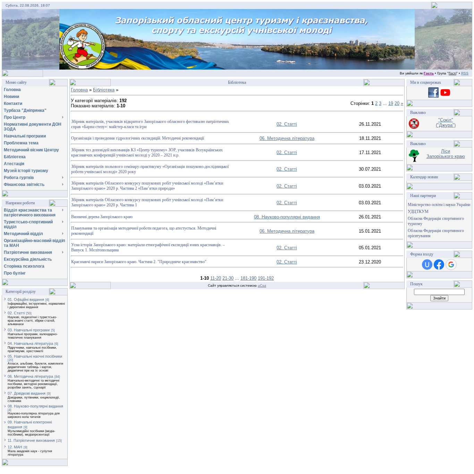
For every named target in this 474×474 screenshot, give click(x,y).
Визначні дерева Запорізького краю (102, 216)
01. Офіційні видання (26, 299)
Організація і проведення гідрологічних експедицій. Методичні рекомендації (137, 138)
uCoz (262, 285)
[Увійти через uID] (427, 264)
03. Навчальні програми (29, 330)
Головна (79, 89)
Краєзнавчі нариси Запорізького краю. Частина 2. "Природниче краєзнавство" (138, 261)
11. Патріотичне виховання (31, 440)
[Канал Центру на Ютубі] (445, 96)
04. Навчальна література (30, 343)
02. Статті (16, 313)
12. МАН (15, 447)
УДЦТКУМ (418, 211)
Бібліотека (104, 89)
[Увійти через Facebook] (439, 264)
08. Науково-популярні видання (35, 406)
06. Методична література (30, 376)
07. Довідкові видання (26, 393)
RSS (464, 73)
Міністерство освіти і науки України (439, 204)
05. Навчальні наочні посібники (35, 356)
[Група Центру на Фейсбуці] (433, 96)
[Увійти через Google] (451, 264)
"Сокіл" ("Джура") (446, 122)
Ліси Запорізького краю (445, 154)
